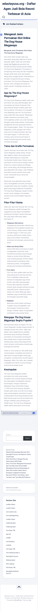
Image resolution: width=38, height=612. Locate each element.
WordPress (18, 600)
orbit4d (8, 545)
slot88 (8, 538)
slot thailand (10, 541)
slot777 (8, 573)
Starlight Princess (12, 556)
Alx (30, 600)
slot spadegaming (12, 515)
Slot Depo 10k (10, 567)
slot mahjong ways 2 (13, 552)
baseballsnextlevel (12, 571)
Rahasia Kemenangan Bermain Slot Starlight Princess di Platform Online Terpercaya (18, 454)
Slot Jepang (10, 564)
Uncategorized (24, 413)
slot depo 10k (10, 530)
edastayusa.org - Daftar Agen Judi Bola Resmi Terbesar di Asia (19, 9)
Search (8, 435)
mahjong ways (11, 523)
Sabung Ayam (10, 560)
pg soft (8, 534)
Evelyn (16, 413)
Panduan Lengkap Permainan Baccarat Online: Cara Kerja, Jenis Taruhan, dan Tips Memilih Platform (18, 475)
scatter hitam (10, 504)
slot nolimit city (11, 512)
